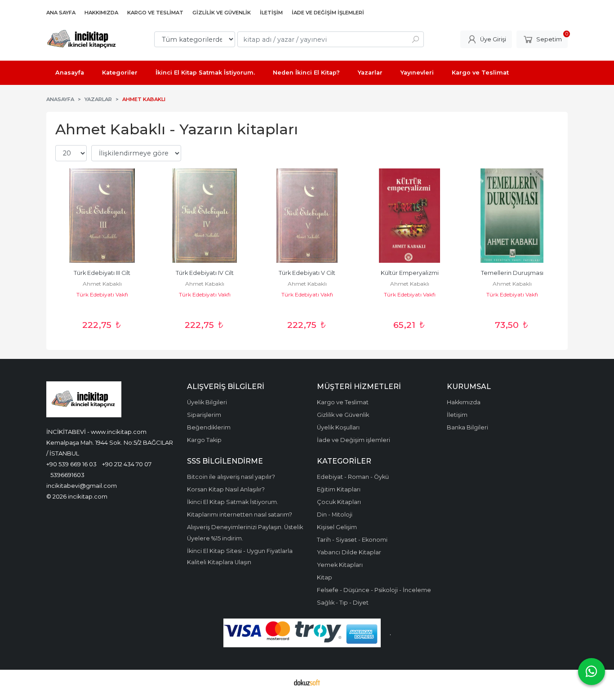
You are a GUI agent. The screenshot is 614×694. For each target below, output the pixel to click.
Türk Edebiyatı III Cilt (102, 273)
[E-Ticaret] (307, 682)
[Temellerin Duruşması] (512, 215)
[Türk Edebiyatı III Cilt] (102, 215)
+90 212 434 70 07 (126, 464)
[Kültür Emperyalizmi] (409, 215)
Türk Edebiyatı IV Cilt (205, 273)
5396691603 (67, 474)
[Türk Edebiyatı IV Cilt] (204, 215)
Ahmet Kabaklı (102, 283)
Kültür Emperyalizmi (410, 273)
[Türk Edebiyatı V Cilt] (307, 215)
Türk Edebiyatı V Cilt (307, 273)
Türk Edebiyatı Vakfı (102, 294)
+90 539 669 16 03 (71, 464)
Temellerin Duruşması (512, 273)
